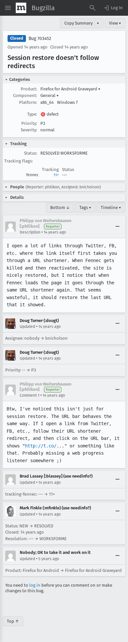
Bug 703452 (40, 38)
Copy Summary (78, 23)
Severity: (29, 129)
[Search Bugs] (92, 8)
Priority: (29, 123)
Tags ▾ (85, 207)
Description (30, 232)
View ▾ (115, 23)
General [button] (49, 95)
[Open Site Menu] (8, 8)
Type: (32, 114)
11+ (56, 175)
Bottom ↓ (60, 207)
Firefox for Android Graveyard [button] (70, 88)
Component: (25, 95)
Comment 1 (29, 395)
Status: (30, 153)
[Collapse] (117, 226)
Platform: (28, 102)
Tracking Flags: (18, 161)
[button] (112, 8)
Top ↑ (13, 621)
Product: (29, 88)
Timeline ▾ (111, 207)
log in (34, 585)
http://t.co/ (40, 445)
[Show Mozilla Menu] (21, 8)
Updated (27, 326)
